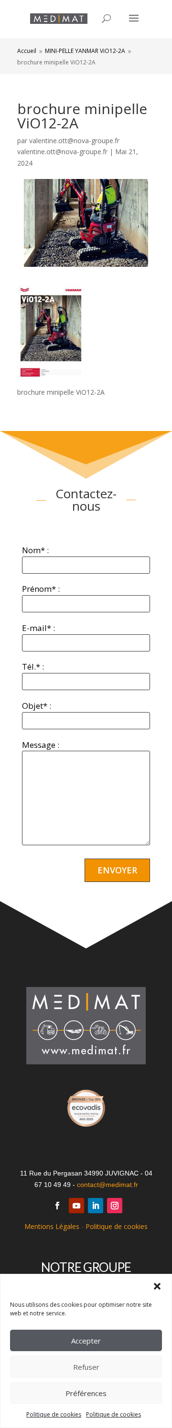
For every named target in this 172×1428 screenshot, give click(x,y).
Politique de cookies (53, 1414)
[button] (157, 1286)
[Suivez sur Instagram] (114, 1205)
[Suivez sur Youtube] (76, 1205)
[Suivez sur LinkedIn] (95, 1205)
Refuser (86, 1367)
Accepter (86, 1340)
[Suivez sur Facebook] (57, 1205)
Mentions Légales (51, 1226)
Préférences (86, 1393)
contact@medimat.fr (107, 1184)
